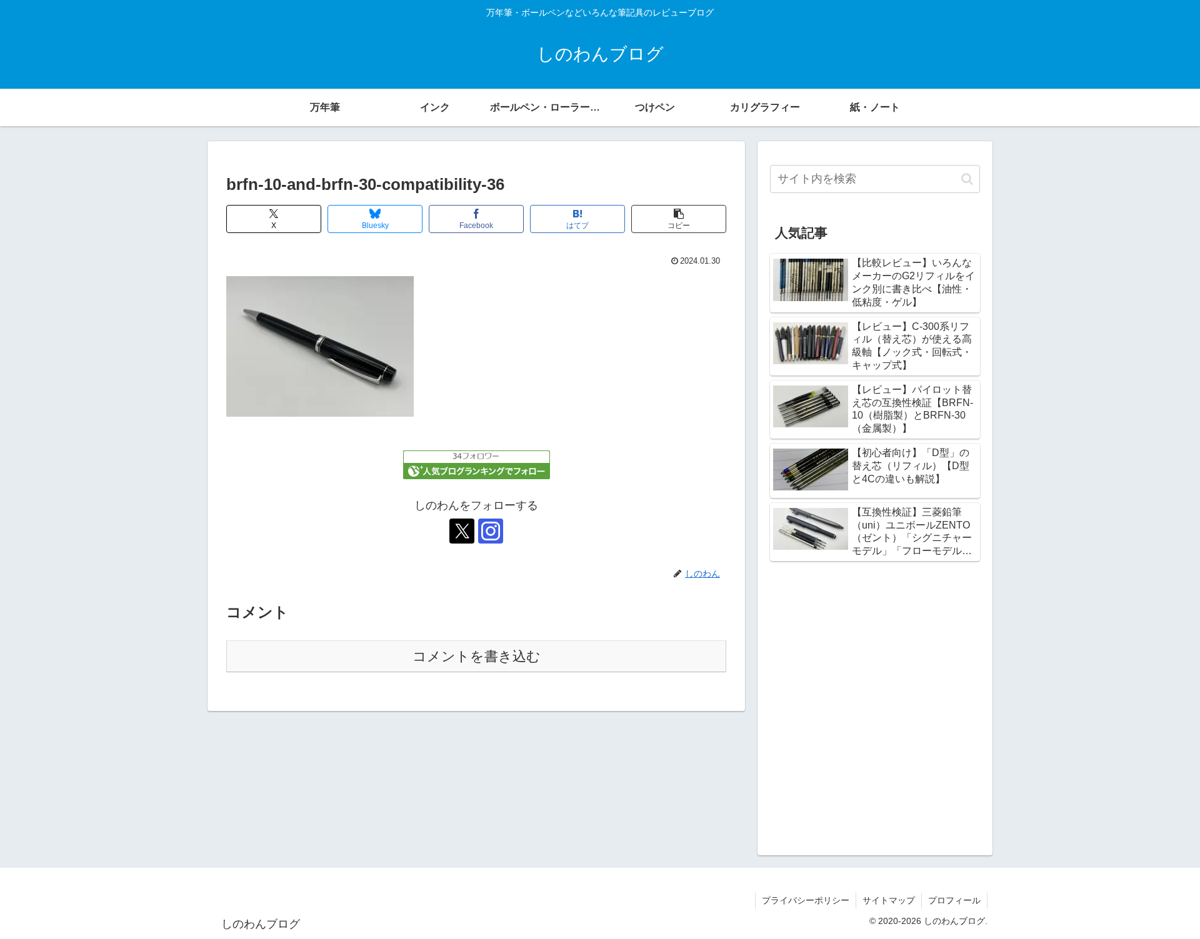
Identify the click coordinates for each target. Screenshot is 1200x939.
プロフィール (954, 900)
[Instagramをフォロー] (490, 531)
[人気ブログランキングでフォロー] (476, 464)
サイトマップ (888, 900)
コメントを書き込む (476, 656)
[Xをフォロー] (461, 531)
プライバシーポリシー (805, 900)
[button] (678, 219)
